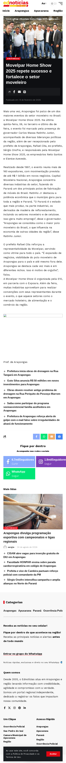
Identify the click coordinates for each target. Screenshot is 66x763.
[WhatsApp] (19, 473)
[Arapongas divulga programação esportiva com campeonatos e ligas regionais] (33, 511)
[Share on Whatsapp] (44, 436)
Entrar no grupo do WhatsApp (22, 653)
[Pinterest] (19, 708)
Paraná (37, 610)
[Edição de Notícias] (15, 4)
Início (9, 19)
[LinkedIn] (24, 708)
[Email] (19, 91)
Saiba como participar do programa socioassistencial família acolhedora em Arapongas (26, 407)
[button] (53, 754)
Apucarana (24, 610)
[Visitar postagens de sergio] (5, 547)
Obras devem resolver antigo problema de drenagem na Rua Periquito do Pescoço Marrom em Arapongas (31, 394)
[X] (9, 708)
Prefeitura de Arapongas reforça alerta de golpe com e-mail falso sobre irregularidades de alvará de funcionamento (31, 420)
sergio (11, 547)
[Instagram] (14, 708)
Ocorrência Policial (54, 610)
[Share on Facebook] (14, 91)
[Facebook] (19, 461)
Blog (16, 19)
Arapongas (13, 58)
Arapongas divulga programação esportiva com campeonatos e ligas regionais (29, 537)
